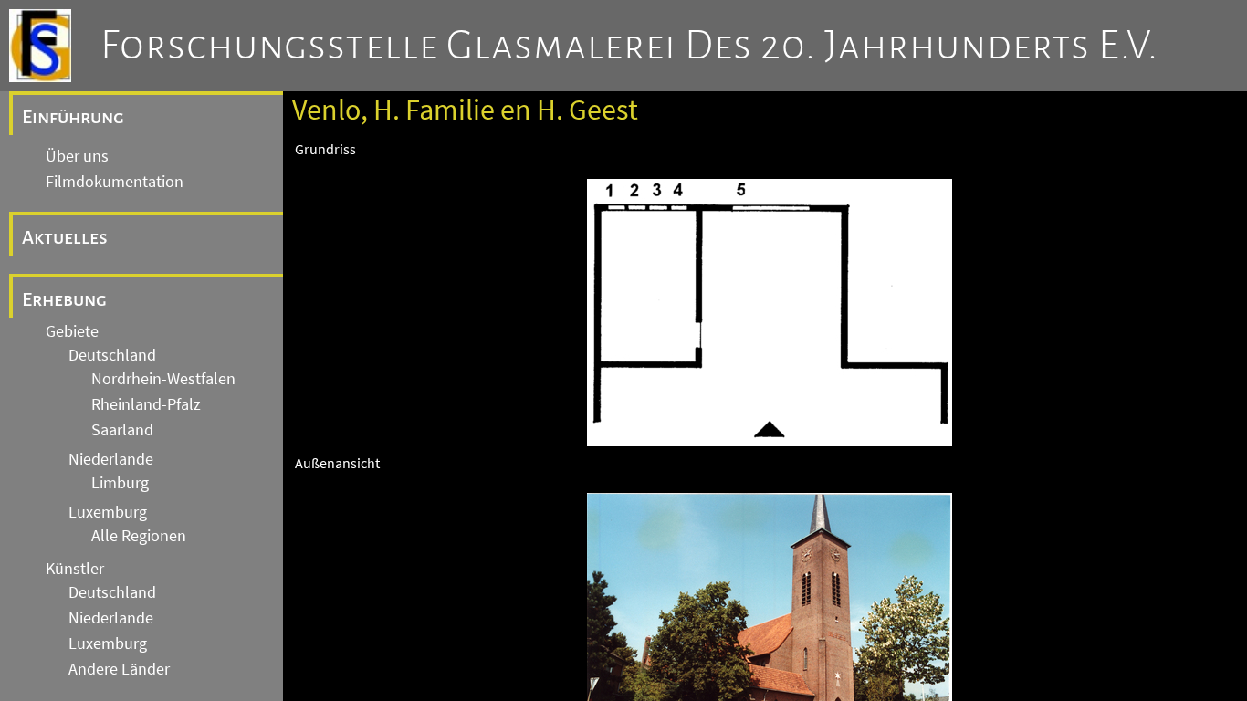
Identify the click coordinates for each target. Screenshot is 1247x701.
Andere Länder (119, 669)
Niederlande (110, 459)
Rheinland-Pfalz (146, 404)
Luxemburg (107, 512)
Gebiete (72, 331)
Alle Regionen (138, 536)
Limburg (120, 483)
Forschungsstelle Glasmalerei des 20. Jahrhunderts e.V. (629, 46)
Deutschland (112, 355)
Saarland (122, 430)
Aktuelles (65, 237)
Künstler (75, 569)
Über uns (77, 156)
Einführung (73, 117)
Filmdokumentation (114, 182)
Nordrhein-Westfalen (163, 379)
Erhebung (64, 299)
